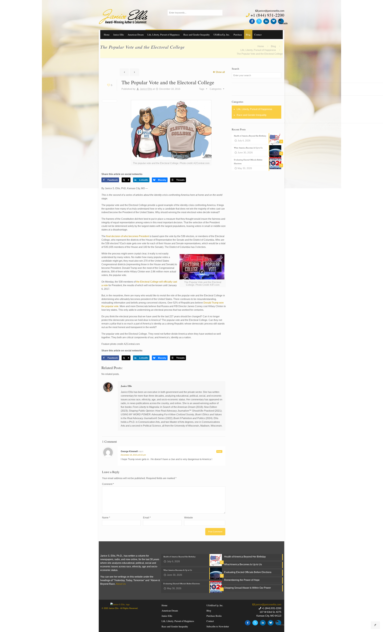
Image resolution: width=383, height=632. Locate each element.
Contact (210, 621)
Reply (219, 451)
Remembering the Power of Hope (242, 580)
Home (260, 46)
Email (147, 517)
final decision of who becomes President (128, 236)
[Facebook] (252, 21)
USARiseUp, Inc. (214, 605)
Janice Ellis (146, 89)
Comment (108, 484)
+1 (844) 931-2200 (267, 15)
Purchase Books (214, 615)
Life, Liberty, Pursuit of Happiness (258, 50)
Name (106, 517)
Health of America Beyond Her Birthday (245, 556)
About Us (121, 584)
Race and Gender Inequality (251, 115)
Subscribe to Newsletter (217, 626)
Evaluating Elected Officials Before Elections (247, 572)
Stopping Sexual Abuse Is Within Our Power (247, 588)
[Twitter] (259, 21)
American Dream (170, 610)
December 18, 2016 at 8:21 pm (133, 455)
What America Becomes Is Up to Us (243, 564)
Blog (273, 46)
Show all (220, 72)
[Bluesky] (273, 21)
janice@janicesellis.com (271, 11)
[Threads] (281, 21)
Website (188, 517)
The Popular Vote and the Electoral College (260, 54)
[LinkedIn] (266, 21)
